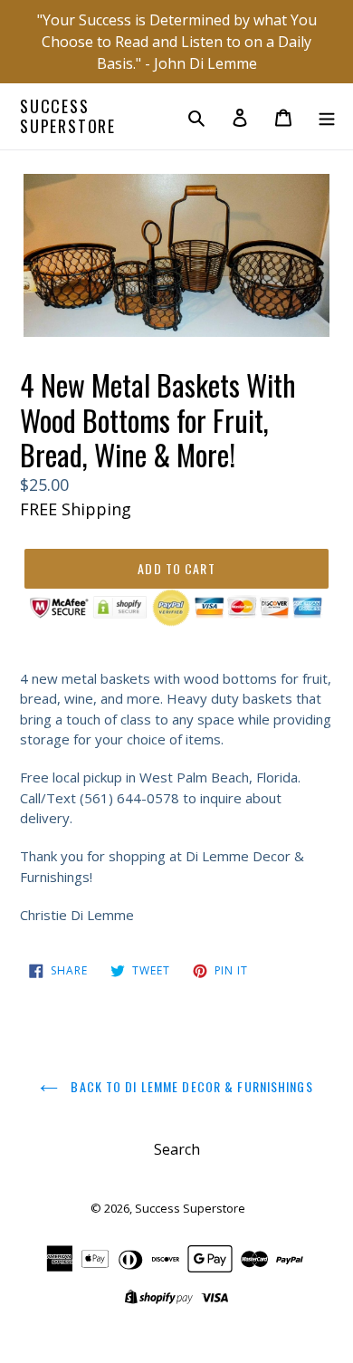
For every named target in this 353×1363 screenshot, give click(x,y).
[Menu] (327, 117)
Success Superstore (68, 116)
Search (177, 1149)
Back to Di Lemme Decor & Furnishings (189, 1086)
